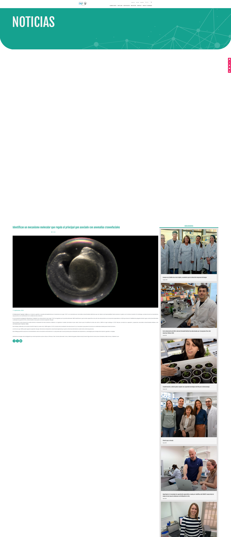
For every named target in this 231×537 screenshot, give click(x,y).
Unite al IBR (120, 5)
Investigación (127, 5)
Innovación (133, 5)
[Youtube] (20, 340)
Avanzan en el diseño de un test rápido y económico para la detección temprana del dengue (185, 277)
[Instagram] (14, 340)
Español (141, 2)
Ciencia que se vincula (168, 440)
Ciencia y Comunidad (147, 5)
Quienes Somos (113, 5)
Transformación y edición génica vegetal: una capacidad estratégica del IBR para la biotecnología (186, 387)
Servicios (139, 5)
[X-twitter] (17, 340)
